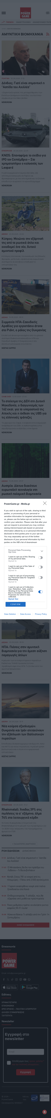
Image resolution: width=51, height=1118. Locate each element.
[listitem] (25, 551)
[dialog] (25, 559)
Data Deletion (10, 614)
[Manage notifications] (44, 1112)
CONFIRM (15, 604)
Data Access (25, 614)
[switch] (40, 557)
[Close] (45, 504)
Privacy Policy (41, 614)
